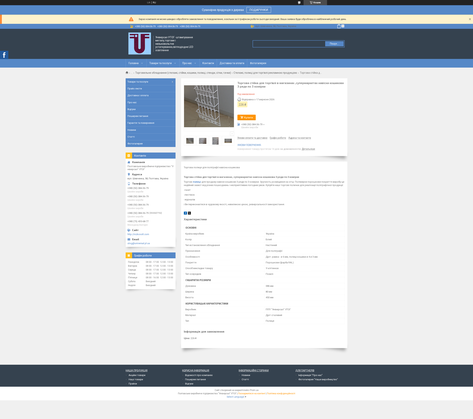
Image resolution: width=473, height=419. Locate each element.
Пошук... (334, 43)
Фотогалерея (258, 63)
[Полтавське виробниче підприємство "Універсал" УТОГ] (139, 44)
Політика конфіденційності (281, 393)
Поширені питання (137, 116)
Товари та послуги (160, 63)
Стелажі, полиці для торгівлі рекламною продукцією (265, 72)
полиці (197, 181)
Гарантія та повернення (140, 123)
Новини (131, 130)
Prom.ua (254, 390)
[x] (189, 213)
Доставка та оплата (232, 63)
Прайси (133, 383)
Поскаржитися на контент (251, 393)
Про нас (187, 63)
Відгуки (131, 109)
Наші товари (136, 379)
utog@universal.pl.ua (138, 243)
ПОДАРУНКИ (258, 10)
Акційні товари (137, 375)
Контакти (208, 63)
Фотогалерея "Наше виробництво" (318, 379)
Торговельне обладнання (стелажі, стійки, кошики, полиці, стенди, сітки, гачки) (183, 72)
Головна (134, 63)
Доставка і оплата (138, 95)
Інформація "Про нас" (310, 375)
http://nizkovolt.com (138, 234)
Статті (131, 136)
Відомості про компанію (199, 375)
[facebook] (185, 213)
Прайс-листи (134, 88)
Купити (248, 117)
